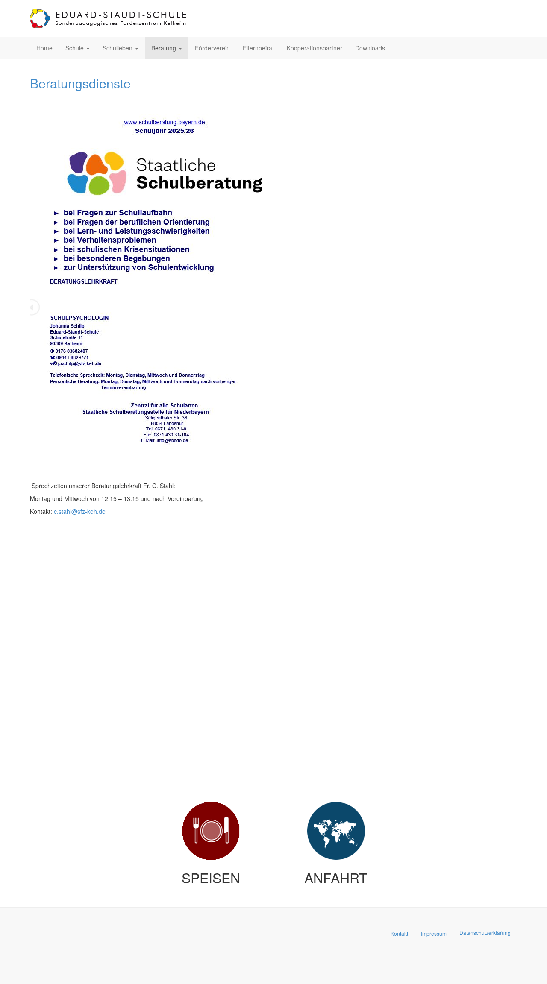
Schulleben (118, 48)
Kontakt (399, 933)
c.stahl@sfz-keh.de (80, 511)
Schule (75, 48)
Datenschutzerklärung (485, 932)
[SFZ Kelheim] (109, 18)
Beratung (164, 48)
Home (44, 48)
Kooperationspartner (314, 48)
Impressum (434, 933)
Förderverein (212, 48)
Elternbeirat (258, 48)
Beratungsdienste (80, 83)
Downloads (370, 48)
